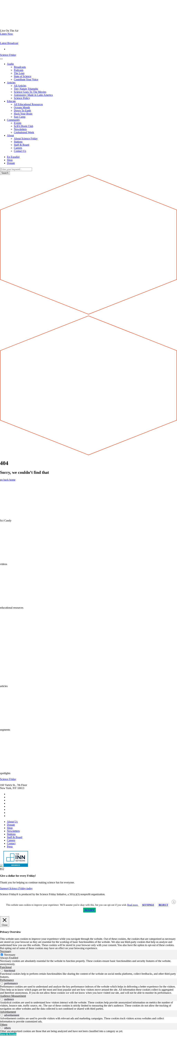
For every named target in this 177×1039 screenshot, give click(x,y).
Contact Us (20, 151)
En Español (13, 156)
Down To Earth (22, 110)
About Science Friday (26, 138)
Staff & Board (21, 144)
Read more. (132, 905)
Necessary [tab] (5, 951)
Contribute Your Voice (26, 79)
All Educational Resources (28, 104)
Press (10, 846)
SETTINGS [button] (148, 905)
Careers (18, 147)
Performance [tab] (7, 980)
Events (17, 123)
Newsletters (20, 129)
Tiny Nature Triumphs (26, 88)
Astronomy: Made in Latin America (33, 95)
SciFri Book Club (23, 126)
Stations (18, 141)
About (10, 135)
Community (13, 119)
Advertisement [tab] (8, 1011)
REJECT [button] (163, 905)
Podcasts (18, 70)
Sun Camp (19, 116)
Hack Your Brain (23, 113)
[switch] (2, 970)
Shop (10, 160)
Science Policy (22, 98)
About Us (12, 821)
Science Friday (8, 54)
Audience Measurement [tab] (13, 995)
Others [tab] (3, 1024)
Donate (11, 163)
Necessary (9, 954)
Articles (11, 82)
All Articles (20, 85)
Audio (10, 63)
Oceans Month (22, 107)
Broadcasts (20, 67)
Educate (11, 101)
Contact (11, 843)
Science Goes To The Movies (30, 91)
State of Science (22, 76)
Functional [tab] (6, 967)
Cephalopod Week (24, 132)
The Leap (19, 73)
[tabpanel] (88, 962)
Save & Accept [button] (8, 1034)
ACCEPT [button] (89, 910)
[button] (9, 43)
